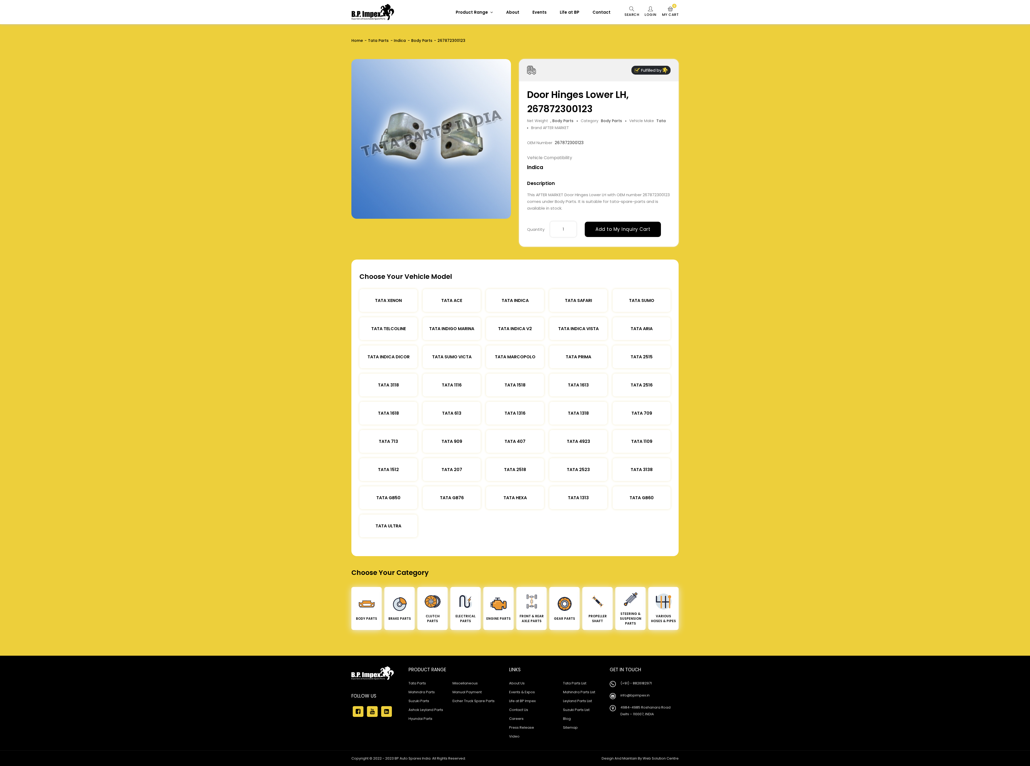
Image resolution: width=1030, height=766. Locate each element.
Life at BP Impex (522, 700)
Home (357, 40)
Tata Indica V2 (515, 329)
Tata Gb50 (388, 498)
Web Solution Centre (661, 758)
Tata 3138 (642, 469)
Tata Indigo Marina (451, 329)
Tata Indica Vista (578, 329)
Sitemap (570, 727)
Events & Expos (522, 692)
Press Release (521, 727)
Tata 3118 (388, 385)
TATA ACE (451, 300)
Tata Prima (578, 357)
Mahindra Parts (422, 692)
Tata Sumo (641, 300)
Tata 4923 (578, 441)
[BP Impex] (373, 12)
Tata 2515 (642, 357)
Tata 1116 (452, 385)
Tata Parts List (574, 683)
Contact (601, 12)
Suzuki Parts (419, 700)
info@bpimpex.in (635, 695)
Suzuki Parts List (576, 709)
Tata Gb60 (642, 498)
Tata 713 (388, 441)
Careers (516, 718)
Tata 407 (515, 441)
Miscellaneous (465, 683)
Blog (567, 718)
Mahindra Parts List (579, 692)
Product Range (472, 12)
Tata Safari (578, 300)
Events (539, 12)
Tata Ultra (388, 526)
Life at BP (569, 12)
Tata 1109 (641, 441)
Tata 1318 (578, 413)
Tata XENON (388, 300)
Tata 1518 (515, 385)
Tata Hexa (515, 498)
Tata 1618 (388, 413)
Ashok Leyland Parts (426, 709)
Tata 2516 (642, 385)
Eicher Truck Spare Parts (474, 700)
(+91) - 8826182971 (636, 683)
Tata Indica (515, 300)
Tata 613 (451, 413)
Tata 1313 (578, 498)
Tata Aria (642, 329)
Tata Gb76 (452, 498)
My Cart (670, 11)
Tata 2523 (578, 469)
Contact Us (518, 709)
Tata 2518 (515, 469)
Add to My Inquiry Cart (622, 229)
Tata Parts (378, 40)
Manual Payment (467, 692)
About (512, 12)
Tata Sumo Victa (452, 357)
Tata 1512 (388, 469)
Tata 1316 (515, 413)
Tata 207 (452, 469)
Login (651, 14)
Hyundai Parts (420, 718)
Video (514, 736)
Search (631, 14)
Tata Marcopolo (515, 357)
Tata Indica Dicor (388, 357)
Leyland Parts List (577, 700)
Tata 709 (641, 413)
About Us (517, 683)
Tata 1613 (578, 385)
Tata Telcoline (388, 329)
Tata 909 (452, 441)
